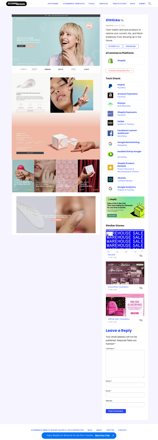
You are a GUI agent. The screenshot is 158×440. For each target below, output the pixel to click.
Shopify (122, 60)
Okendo (122, 178)
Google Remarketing (128, 142)
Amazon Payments (128, 93)
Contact (122, 430)
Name (109, 381)
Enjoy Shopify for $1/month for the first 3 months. (78, 435)
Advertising (122, 136)
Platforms (53, 4)
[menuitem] (53, 4)
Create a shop (120, 4)
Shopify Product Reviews (126, 164)
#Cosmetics (114, 46)
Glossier (111, 254)
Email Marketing (124, 106)
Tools (92, 4)
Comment (110, 348)
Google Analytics (127, 187)
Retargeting (122, 145)
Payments (122, 88)
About (99, 430)
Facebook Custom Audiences (127, 132)
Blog (132, 4)
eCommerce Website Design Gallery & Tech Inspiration (57, 430)
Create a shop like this (119, 70)
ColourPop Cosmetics (118, 287)
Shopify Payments (127, 112)
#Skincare (131, 46)
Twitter (110, 430)
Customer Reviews (125, 181)
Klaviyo (121, 103)
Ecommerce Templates (74, 4)
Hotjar (121, 121)
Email (108, 391)
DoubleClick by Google (129, 151)
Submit (142, 4)
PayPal (121, 84)
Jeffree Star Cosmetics (118, 319)
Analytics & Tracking (126, 124)
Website (109, 401)
